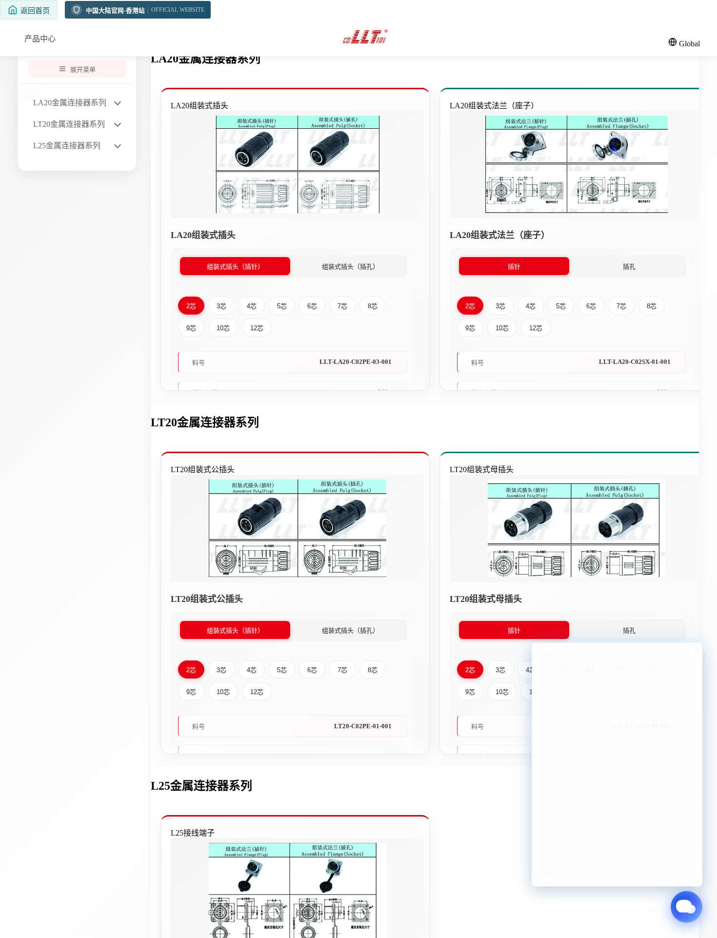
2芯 (191, 306)
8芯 (373, 306)
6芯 (312, 306)
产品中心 (40, 39)
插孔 (629, 266)
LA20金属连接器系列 (69, 103)
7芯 (342, 306)
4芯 (252, 306)
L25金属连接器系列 (66, 145)
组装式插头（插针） (235, 266)
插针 (514, 266)
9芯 (191, 328)
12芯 (256, 328)
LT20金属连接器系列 (69, 124)
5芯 (282, 306)
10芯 (223, 328)
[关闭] (405, 109)
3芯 (221, 306)
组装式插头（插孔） (350, 266)
